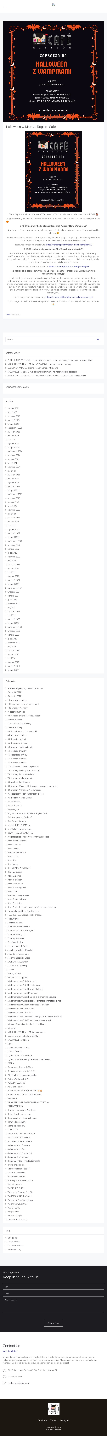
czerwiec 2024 (14, 467)
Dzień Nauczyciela (15, 884)
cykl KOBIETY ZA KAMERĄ (19, 825)
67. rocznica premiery (17, 763)
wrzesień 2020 (14, 631)
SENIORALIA (13, 1130)
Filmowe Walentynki (16, 934)
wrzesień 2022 (14, 545)
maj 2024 (12, 471)
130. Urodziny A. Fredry (18, 708)
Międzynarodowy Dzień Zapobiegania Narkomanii (29, 1020)
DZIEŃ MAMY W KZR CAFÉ (19, 868)
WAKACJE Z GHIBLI (16, 1188)
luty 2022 (11, 572)
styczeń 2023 (13, 529)
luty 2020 (11, 658)
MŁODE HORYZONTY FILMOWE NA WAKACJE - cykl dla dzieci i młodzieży (39, 364)
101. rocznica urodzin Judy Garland (23, 704)
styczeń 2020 (13, 662)
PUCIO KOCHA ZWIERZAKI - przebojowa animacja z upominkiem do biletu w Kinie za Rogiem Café (50, 360)
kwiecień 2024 (14, 475)
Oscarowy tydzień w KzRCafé (20, 1067)
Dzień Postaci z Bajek (17, 899)
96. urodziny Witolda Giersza (20, 798)
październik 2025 (15, 428)
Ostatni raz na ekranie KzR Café (21, 1071)
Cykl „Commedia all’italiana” (20, 817)
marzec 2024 (13, 479)
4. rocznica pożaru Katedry (19, 723)
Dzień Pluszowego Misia (18, 895)
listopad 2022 (14, 537)
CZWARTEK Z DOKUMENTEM (20, 833)
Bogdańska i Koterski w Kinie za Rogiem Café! (27, 813)
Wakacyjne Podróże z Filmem (20, 1200)
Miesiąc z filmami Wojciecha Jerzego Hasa (26, 1024)
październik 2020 (15, 627)
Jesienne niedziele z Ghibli (19, 958)
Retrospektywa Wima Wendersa (22, 1110)
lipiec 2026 (12, 412)
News (8, 314)
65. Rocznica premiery (17, 755)
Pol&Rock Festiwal (16, 1087)
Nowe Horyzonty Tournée (19, 1048)
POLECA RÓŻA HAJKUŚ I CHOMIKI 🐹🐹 (25, 1091)
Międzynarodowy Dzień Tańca (21, 1009)
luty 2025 (11, 439)
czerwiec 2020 (14, 643)
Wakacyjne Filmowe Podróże (20, 1192)
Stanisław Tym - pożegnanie (20, 1141)
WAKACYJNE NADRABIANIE (20, 1196)
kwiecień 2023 (14, 518)
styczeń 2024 (13, 482)
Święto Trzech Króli (16, 1165)
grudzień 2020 (14, 619)
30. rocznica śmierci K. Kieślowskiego (24, 716)
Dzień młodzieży (15, 880)
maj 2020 (12, 646)
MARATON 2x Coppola (17, 977)
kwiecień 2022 (14, 564)
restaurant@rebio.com (18, 1383)
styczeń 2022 (13, 576)
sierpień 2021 (13, 596)
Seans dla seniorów (16, 1126)
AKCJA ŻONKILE (15, 805)
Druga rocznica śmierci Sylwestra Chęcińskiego (28, 837)
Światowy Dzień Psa (16, 1149)
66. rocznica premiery (17, 759)
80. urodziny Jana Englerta (19, 782)
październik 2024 (15, 451)
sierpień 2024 (13, 459)
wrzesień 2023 (14, 498)
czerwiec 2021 (14, 604)
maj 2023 (12, 514)
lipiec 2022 (12, 553)
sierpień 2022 (13, 549)
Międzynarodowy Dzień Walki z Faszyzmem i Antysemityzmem (35, 1016)
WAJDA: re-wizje (14, 1184)
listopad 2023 (14, 490)
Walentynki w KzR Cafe (17, 1204)
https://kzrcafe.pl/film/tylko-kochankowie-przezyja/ (69, 297)
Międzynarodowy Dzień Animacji (22, 981)
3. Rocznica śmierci (16, 712)
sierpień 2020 (13, 635)
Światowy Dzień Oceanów (19, 1145)
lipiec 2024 (12, 463)
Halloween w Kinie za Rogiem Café (31, 127)
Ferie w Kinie (13, 919)
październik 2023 (15, 494)
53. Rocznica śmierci (17, 739)
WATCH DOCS (14, 1208)
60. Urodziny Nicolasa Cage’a (20, 747)
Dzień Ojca (12, 891)
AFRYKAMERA (14, 802)
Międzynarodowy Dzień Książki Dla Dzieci (25, 989)
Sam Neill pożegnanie (17, 1122)
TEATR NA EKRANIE (16, 1173)
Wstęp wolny (13, 1212)
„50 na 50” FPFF (14, 692)
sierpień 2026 (13, 408)
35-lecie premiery (15, 720)
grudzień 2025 (14, 420)
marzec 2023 (13, 522)
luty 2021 (11, 615)
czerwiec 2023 (14, 510)
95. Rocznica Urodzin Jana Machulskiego (26, 794)
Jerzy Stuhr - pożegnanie (18, 954)
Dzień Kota (12, 860)
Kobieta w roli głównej (17, 966)
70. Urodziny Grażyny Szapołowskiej (23, 770)
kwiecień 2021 (14, 611)
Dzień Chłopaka (14, 845)
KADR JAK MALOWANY (18, 962)
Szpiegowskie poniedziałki (19, 1169)
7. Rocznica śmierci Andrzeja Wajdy (23, 766)
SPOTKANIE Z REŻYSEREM (19, 1137)
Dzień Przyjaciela (15, 903)
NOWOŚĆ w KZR (15, 1052)
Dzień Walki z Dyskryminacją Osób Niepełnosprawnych (32, 907)
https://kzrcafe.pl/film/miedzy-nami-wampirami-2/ (69, 245)
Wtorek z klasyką (15, 1216)
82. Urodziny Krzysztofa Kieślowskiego (25, 790)
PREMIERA (12, 1098)
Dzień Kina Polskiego (17, 852)
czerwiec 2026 (14, 416)
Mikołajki (11, 1028)
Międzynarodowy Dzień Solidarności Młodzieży (28, 1005)
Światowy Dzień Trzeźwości (20, 1153)
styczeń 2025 (13, 443)
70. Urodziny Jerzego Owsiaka (21, 774)
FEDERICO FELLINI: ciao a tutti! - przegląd (25, 915)
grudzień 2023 (14, 486)
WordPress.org (14, 1249)
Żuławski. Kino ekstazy (17, 1219)
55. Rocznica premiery (17, 743)
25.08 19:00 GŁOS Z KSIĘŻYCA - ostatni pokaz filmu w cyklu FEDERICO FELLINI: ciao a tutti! (47, 376)
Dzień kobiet (13, 856)
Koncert (11, 969)
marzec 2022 (13, 568)
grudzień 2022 (14, 533)
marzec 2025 (13, 436)
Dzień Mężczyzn (14, 876)
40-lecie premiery (15, 727)
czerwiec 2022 (14, 557)
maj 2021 (12, 607)
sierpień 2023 (13, 502)
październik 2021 (15, 588)
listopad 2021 (14, 584)
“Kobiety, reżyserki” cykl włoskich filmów (25, 688)
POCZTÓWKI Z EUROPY (18, 1079)
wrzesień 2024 (14, 455)
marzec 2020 (13, 654)
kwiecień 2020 (14, 650)
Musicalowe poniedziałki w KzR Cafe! (24, 1036)
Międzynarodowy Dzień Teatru (21, 1012)
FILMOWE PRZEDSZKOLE (19, 927)
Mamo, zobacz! (14, 973)
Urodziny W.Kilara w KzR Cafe (20, 1180)
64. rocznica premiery (17, 751)
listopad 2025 (14, 424)
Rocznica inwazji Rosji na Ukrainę (22, 1118)
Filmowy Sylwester (16, 938)
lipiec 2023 (12, 506)
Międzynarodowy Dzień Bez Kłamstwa (24, 985)
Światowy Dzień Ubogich (18, 1157)
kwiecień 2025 (14, 432)
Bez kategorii (13, 809)
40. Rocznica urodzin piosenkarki (22, 731)
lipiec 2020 (12, 639)
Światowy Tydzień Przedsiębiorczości (24, 1161)
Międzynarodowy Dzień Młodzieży (22, 993)
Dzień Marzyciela (15, 872)
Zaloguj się (12, 1238)
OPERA (11, 1063)
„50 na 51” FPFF (14, 696)
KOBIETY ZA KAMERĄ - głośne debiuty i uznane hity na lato (33, 368)
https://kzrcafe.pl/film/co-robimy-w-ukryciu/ (69, 266)
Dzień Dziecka (14, 848)
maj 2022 (12, 561)
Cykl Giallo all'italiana (17, 821)
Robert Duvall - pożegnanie (19, 1114)
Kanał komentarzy (16, 1246)
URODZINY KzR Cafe (16, 1176)
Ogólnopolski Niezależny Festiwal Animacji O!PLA (29, 1059)
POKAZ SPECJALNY (16, 1083)
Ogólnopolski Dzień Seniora (20, 1055)
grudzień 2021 (14, 580)
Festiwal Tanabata (16, 923)
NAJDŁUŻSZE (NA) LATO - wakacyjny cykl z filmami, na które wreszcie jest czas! (42, 372)
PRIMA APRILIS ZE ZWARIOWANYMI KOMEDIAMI (29, 1102)
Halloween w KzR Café (17, 946)
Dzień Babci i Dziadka (17, 841)
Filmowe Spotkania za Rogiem (21, 930)
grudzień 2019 (14, 666)
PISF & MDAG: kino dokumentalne (22, 1075)
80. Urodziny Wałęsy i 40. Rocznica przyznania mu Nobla (32, 786)
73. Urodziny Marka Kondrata (20, 778)
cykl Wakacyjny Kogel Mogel (20, 829)
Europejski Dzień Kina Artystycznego (23, 911)
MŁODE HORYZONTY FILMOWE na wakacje (26, 1032)
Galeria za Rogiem (15, 942)
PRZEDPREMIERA (15, 1106)
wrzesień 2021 (14, 592)
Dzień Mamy (13, 864)
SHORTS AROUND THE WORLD (21, 1134)
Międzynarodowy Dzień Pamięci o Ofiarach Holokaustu (32, 997)
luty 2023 (11, 525)
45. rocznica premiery (17, 735)
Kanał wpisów (14, 1242)
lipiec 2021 (12, 600)
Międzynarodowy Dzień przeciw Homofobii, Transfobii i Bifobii (35, 1001)
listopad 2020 (14, 623)
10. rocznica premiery (17, 700)
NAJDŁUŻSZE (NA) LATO (18, 1040)
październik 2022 (15, 541)
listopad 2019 (14, 670)
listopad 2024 (14, 447)
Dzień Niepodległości (17, 887)
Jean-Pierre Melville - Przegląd (20, 950)
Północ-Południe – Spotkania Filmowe (24, 1094)
